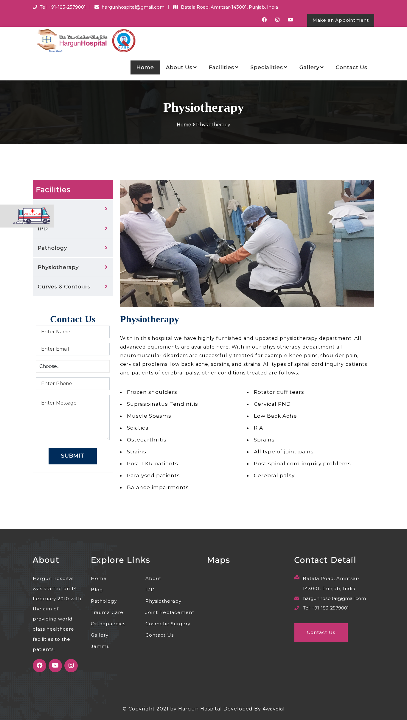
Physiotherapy (58, 267)
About (153, 578)
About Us (179, 67)
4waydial (273, 709)
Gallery (309, 67)
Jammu (100, 646)
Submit (72, 455)
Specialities (267, 67)
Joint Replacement (169, 612)
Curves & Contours (64, 287)
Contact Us (351, 67)
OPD (44, 209)
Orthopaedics (108, 623)
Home (145, 67)
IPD (43, 228)
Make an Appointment (341, 20)
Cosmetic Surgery (167, 623)
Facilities (221, 67)
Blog (97, 590)
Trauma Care (107, 612)
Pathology (52, 248)
